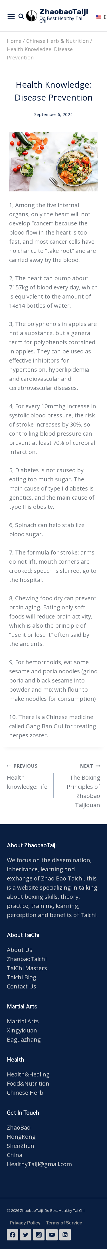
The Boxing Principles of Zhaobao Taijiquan (83, 786)
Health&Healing (28, 1074)
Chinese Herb (25, 1092)
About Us (19, 950)
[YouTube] (52, 1234)
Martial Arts (23, 1021)
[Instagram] (39, 1234)
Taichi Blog (21, 977)
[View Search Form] (22, 15)
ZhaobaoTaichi (27, 959)
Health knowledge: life (27, 776)
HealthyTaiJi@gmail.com (39, 1164)
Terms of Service (64, 1222)
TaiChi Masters (27, 968)
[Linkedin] (65, 1234)
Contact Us (21, 986)
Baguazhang (24, 1039)
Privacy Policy (25, 1222)
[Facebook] (12, 1234)
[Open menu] (11, 16)
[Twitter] (25, 1234)
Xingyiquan (22, 1030)
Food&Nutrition (28, 1083)
